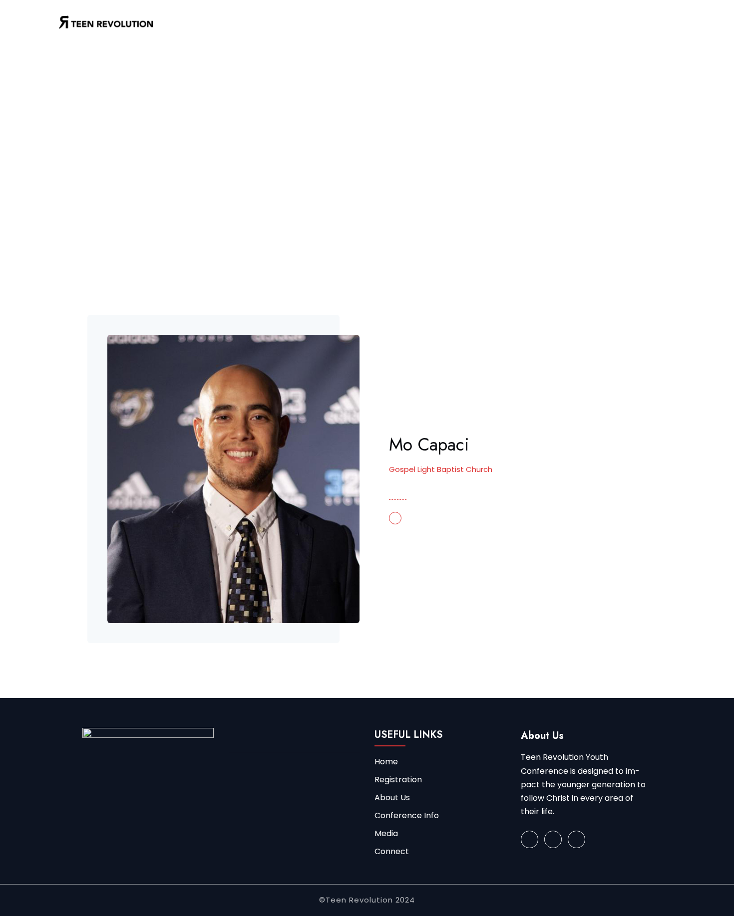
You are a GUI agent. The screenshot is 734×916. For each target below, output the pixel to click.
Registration (398, 779)
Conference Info (406, 815)
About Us (392, 797)
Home (107, 170)
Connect (391, 851)
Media (386, 833)
